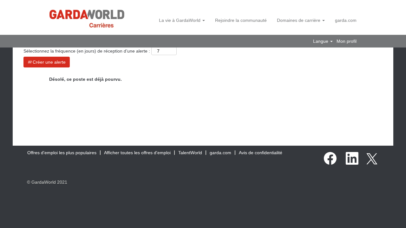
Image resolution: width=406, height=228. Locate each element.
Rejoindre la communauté (241, 20)
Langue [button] (321, 41)
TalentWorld (190, 152)
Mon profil (347, 41)
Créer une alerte (48, 62)
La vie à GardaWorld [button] (180, 20)
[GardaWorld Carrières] (87, 19)
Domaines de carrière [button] (299, 20)
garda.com (346, 20)
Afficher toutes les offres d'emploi (137, 152)
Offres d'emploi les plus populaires (61, 152)
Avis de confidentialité (260, 152)
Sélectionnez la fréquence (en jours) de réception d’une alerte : (86, 51)
